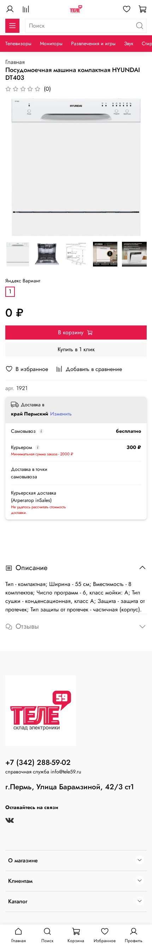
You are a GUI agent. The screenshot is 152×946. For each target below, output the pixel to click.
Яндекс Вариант (22, 281)
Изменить (61, 414)
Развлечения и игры (93, 43)
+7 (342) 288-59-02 (38, 762)
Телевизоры (18, 43)
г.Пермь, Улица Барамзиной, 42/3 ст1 (69, 787)
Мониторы (51, 43)
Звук (128, 43)
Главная (15, 62)
